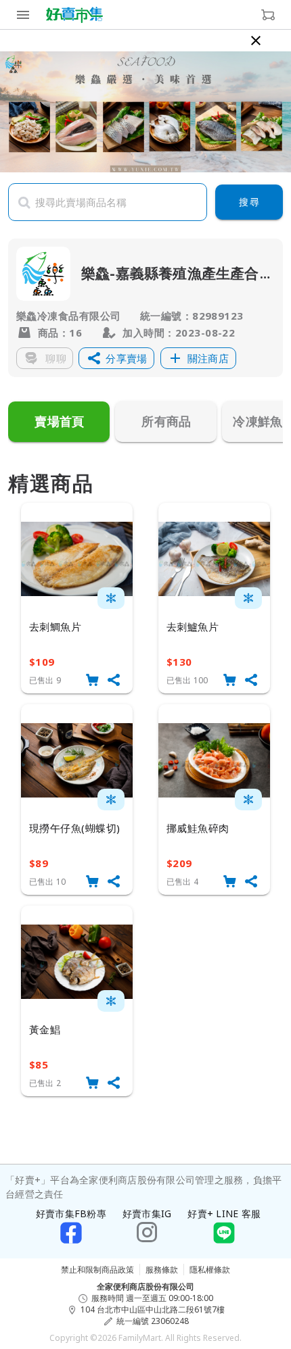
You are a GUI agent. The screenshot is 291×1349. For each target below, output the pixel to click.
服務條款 (162, 1269)
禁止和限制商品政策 (97, 1269)
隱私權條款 (209, 1269)
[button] (116, 358)
